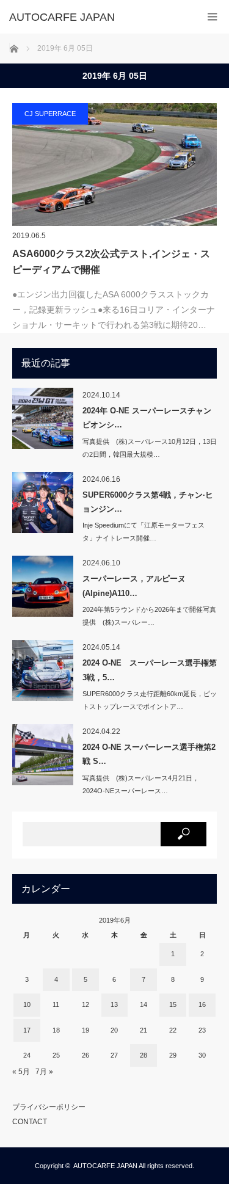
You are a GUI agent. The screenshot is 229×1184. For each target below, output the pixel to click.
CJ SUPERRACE (50, 113)
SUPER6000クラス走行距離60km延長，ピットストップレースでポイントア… (149, 700)
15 (172, 1004)
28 (143, 1055)
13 (114, 1004)
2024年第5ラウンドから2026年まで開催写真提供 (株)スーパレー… (149, 616)
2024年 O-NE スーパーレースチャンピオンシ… (146, 417)
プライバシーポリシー (48, 1107)
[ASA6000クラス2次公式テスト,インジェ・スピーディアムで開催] (114, 164)
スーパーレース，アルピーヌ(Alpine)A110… (134, 585)
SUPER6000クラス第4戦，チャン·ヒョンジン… (147, 502)
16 (202, 1004)
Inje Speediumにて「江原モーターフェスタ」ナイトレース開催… (143, 531)
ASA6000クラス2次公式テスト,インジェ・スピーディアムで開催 (111, 262)
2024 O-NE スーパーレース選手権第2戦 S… (149, 754)
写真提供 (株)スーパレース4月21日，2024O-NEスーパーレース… (140, 784)
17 (27, 1030)
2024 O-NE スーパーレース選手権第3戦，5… (149, 669)
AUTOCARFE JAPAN (105, 1165)
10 (27, 1004)
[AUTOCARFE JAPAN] (96, 17)
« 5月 (21, 1071)
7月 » (44, 1071)
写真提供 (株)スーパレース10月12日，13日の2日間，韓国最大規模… (149, 448)
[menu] (212, 17)
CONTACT (29, 1121)
